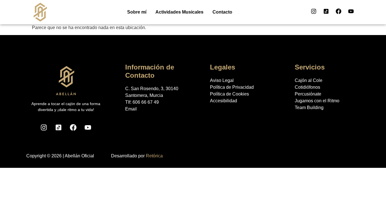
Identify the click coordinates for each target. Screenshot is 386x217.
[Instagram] (313, 11)
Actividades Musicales (179, 12)
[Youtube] (351, 11)
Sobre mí (136, 12)
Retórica (154, 155)
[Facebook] (338, 11)
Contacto (222, 12)
